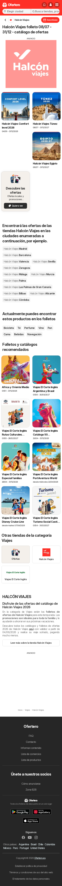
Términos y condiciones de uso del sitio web (31, 872)
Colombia (50, 844)
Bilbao (15, 293)
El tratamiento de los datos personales (31, 878)
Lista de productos (31, 759)
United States (37, 848)
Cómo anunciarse (30, 783)
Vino (41, 327)
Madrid (15, 248)
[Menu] (57, 5)
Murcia (42, 274)
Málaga (15, 274)
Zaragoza (17, 267)
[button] (50, 5)
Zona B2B (31, 789)
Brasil (33, 844)
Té (19, 327)
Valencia (16, 261)
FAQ (31, 735)
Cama (7, 334)
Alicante (42, 293)
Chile (40, 844)
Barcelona (17, 255)
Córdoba (16, 299)
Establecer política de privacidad (31, 866)
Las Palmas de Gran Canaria (27, 287)
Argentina (24, 844)
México (7, 848)
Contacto (31, 741)
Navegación (34, 334)
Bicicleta (9, 327)
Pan (50, 327)
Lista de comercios (31, 754)
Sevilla (44, 261)
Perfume (29, 327)
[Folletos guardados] (44, 5)
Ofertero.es (39, 858)
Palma (15, 280)
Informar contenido (31, 748)
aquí (31, 629)
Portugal (24, 848)
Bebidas (19, 334)
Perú (15, 848)
